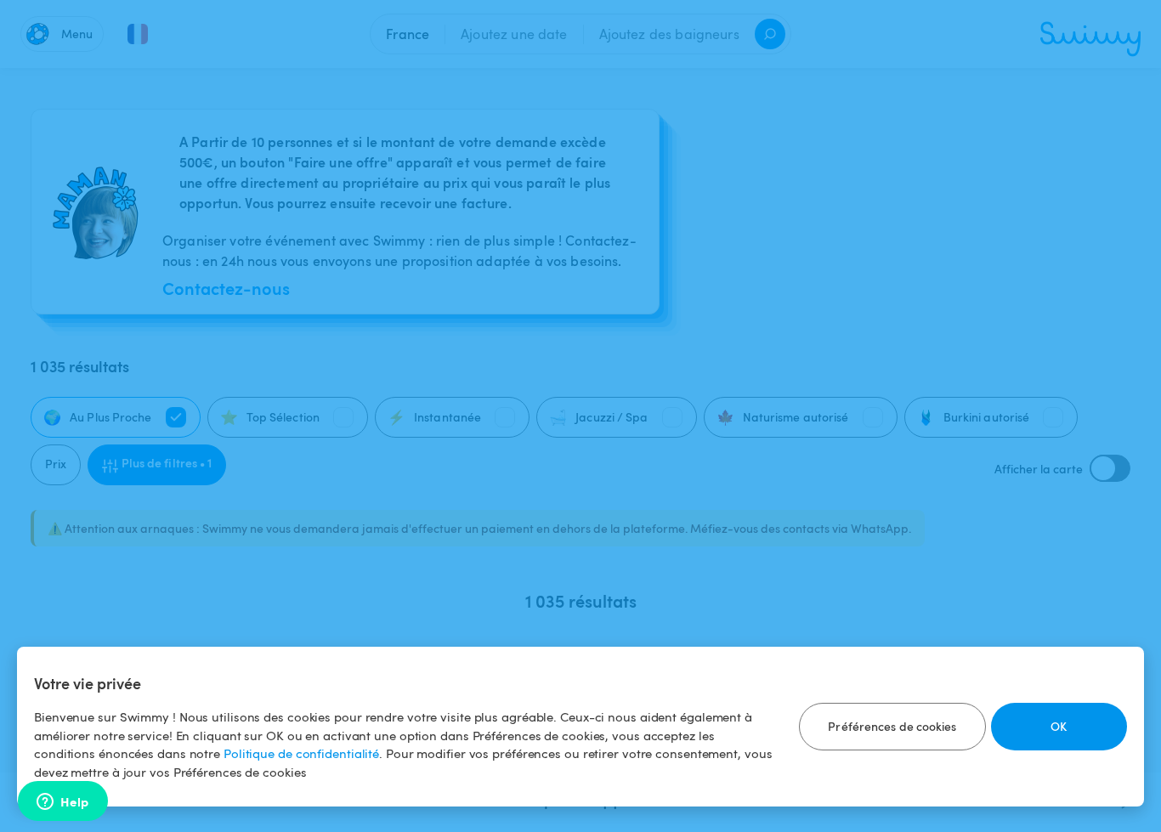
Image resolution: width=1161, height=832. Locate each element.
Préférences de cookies (892, 726)
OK (1059, 726)
